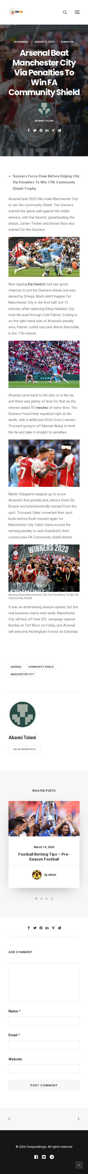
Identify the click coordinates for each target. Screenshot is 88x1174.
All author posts (25, 749)
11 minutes (39, 408)
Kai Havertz (37, 284)
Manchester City (22, 674)
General (22, 42)
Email (14, 1035)
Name (14, 1011)
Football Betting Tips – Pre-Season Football (44, 856)
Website (15, 1059)
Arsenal (16, 666)
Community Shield (41, 666)
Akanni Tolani (44, 121)
